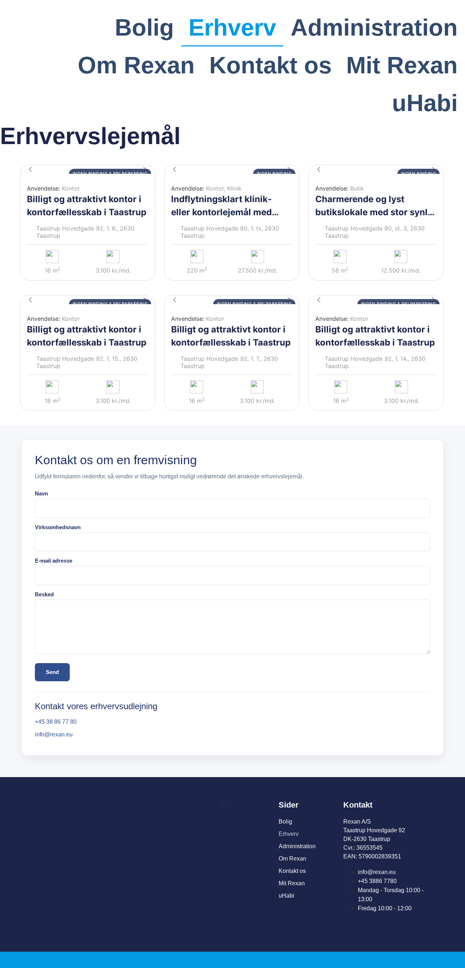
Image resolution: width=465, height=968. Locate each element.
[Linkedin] (379, 924)
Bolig (144, 27)
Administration (374, 27)
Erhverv (232, 27)
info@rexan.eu (54, 734)
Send (52, 672)
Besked (44, 594)
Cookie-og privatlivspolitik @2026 (232, 960)
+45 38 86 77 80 (56, 722)
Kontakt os (270, 65)
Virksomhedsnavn (58, 527)
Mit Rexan (402, 65)
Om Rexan (136, 65)
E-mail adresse (53, 560)
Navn (41, 493)
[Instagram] (363, 924)
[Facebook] (347, 924)
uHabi (425, 103)
